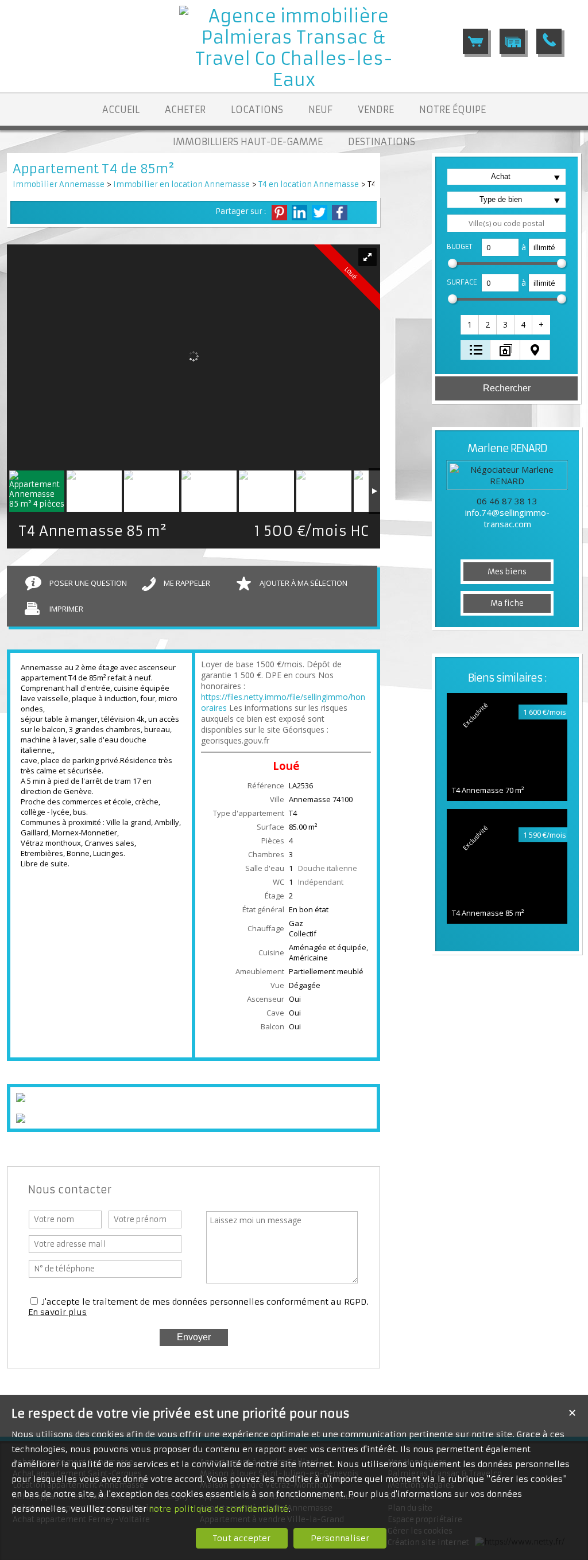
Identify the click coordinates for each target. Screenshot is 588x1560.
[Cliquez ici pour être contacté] (549, 41)
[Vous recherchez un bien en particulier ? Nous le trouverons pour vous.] (512, 41)
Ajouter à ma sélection (303, 583)
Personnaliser (340, 1538)
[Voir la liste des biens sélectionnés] (475, 41)
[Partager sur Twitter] (319, 212)
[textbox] (506, 223)
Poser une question (88, 583)
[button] (470, 324)
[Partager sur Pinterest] (279, 212)
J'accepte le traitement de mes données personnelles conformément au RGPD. (205, 1302)
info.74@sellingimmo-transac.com (507, 518)
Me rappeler (187, 583)
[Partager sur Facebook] (339, 212)
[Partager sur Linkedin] (299, 212)
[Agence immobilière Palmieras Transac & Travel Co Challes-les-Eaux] (294, 80)
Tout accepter (241, 1538)
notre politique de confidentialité (218, 1509)
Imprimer (66, 609)
